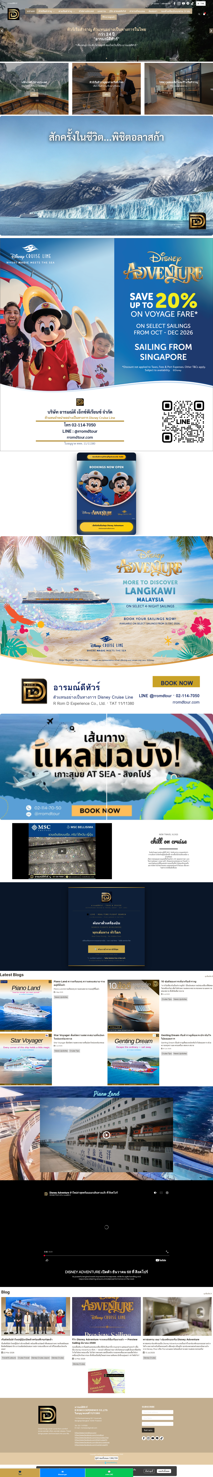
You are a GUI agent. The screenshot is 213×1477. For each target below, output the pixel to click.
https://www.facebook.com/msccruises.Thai (91, 1438)
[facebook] (175, 3)
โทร (19, 1472)
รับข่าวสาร (148, 1430)
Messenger (62, 1472)
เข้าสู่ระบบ (155, 4)
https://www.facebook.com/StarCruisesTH (91, 1440)
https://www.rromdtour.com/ (85, 1433)
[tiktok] (192, 3)
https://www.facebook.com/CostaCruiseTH (91, 1445)
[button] (201, 3)
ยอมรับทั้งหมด (164, 1471)
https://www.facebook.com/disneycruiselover (92, 1442)
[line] (188, 3)
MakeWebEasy (112, 1462)
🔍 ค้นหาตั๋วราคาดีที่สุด (106, 949)
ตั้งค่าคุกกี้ (149, 1471)
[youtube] (183, 3)
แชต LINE (109, 1472)
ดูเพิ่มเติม (208, 976)
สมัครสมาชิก (165, 4)
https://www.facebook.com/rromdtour (89, 1435)
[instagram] (179, 3)
